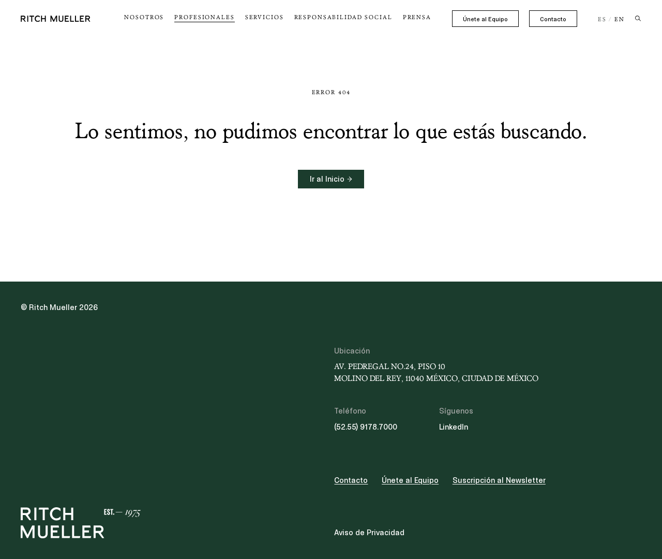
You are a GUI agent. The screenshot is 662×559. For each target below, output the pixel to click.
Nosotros (144, 17)
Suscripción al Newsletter (499, 480)
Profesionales (204, 17)
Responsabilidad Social (343, 17)
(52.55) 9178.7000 (365, 427)
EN (619, 19)
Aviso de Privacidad (369, 532)
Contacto (553, 19)
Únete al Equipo (485, 19)
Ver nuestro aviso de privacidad (98, 478)
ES (602, 19)
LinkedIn (453, 427)
